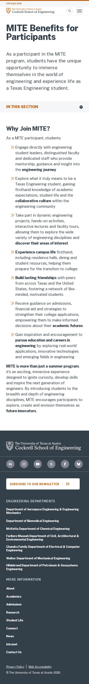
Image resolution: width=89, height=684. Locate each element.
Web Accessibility (40, 666)
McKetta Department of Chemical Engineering (38, 528)
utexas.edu (14, 3)
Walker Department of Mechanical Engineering (38, 558)
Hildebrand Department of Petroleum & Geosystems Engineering (42, 567)
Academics (13, 596)
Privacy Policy (15, 666)
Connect (12, 628)
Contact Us (14, 652)
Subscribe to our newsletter (34, 484)
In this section (22, 107)
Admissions (14, 604)
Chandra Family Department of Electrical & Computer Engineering (43, 548)
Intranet (11, 644)
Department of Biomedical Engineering (32, 521)
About (10, 588)
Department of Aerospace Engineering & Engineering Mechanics (42, 511)
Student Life (14, 620)
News (10, 636)
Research (12, 612)
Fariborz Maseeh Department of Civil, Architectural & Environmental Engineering (42, 537)
